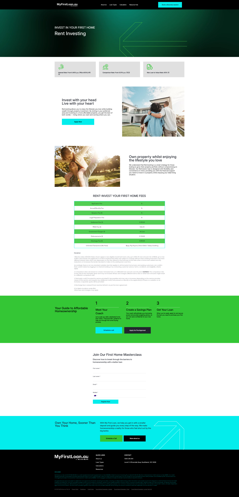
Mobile (95, 392)
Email (95, 384)
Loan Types (100, 462)
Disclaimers (83, 489)
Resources (99, 469)
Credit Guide (91, 489)
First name (96, 368)
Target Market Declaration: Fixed (121, 489)
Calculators (100, 466)
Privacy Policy (75, 489)
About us (99, 459)
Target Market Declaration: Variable (104, 489)
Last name (96, 376)
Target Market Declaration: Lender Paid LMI (141, 489)
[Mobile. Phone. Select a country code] (96, 395)
